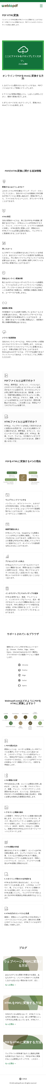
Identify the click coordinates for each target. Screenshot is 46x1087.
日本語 (24, 1079)
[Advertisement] (23, 34)
